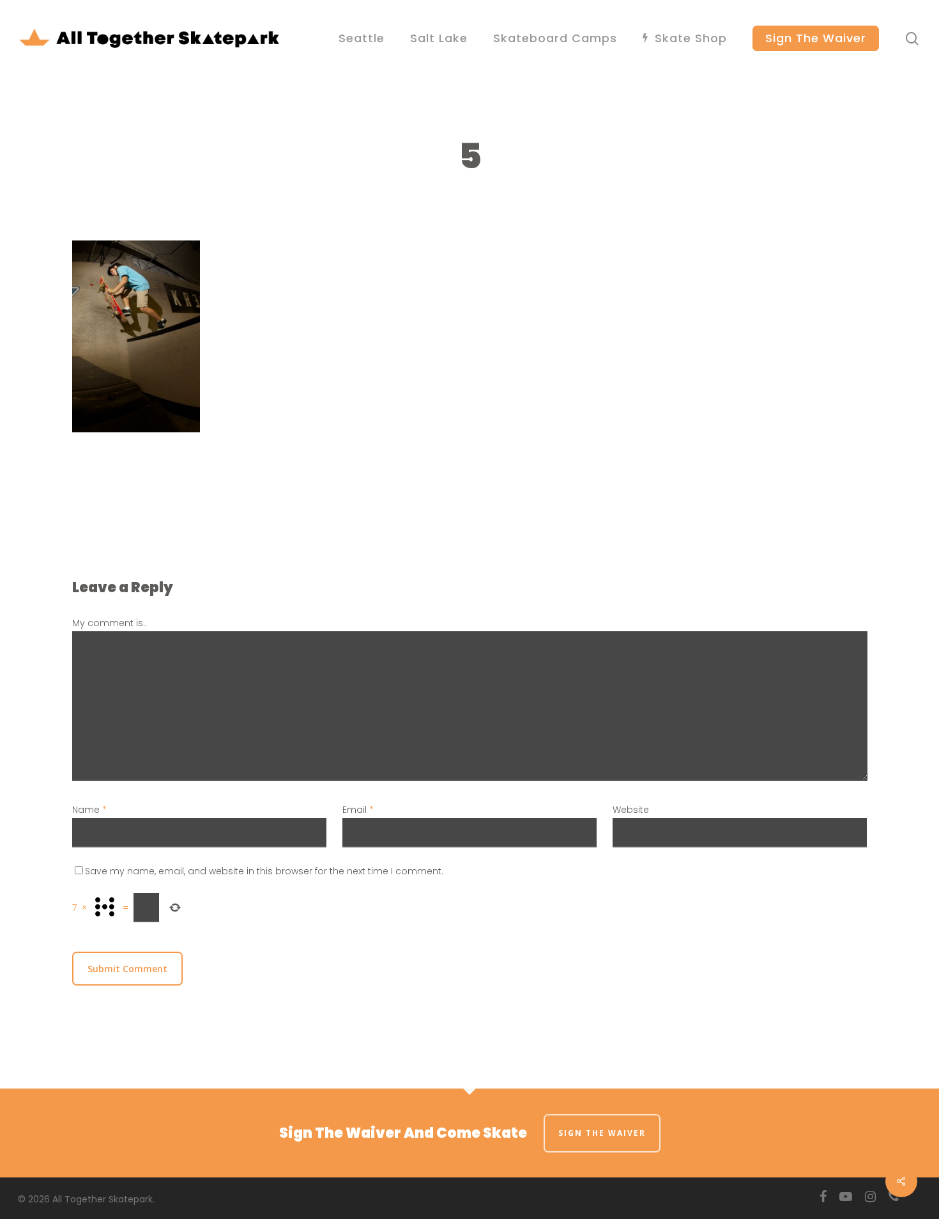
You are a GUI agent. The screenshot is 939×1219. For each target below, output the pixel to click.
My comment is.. (109, 623)
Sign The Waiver (602, 1133)
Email (358, 809)
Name (89, 809)
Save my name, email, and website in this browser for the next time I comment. (264, 871)
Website (631, 809)
